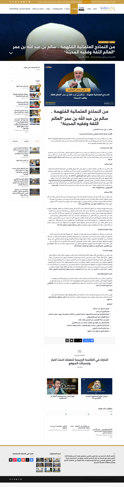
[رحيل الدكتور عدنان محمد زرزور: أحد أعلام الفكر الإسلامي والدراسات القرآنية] (35, 171)
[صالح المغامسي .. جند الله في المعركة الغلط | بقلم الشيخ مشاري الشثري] (102, 420)
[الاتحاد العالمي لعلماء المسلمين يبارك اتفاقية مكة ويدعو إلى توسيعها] (48, 470)
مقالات (75, 9)
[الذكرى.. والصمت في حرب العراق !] (57, 418)
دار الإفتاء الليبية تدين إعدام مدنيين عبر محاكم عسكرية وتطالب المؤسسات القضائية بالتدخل (20, 151)
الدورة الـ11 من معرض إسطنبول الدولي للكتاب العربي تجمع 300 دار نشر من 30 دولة (58, 2)
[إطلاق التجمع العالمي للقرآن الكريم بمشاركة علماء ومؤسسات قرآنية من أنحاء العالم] (35, 181)
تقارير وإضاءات (58, 9)
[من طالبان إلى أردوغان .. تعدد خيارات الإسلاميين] (80, 418)
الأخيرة (37, 141)
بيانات (89, 9)
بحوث (48, 9)
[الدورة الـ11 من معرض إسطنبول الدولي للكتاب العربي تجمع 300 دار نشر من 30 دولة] (35, 192)
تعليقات (15, 141)
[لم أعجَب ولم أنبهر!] (35, 88)
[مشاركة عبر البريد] (71, 340)
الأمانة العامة (13, 9)
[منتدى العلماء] (107, 8)
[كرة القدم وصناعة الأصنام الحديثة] (35, 104)
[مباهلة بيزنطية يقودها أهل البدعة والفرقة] (35, 96)
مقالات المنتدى (103, 42)
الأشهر (26, 141)
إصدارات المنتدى (24, 9)
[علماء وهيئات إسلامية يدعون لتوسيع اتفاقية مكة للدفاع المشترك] (57, 470)
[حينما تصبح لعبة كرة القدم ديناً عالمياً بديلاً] (35, 113)
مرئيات (67, 9)
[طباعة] (67, 340)
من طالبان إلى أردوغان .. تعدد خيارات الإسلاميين (80, 427)
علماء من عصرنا (38, 9)
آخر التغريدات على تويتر (32, 67)
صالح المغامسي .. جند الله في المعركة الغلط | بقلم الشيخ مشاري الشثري (102, 431)
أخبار (95, 9)
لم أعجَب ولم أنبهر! (22, 86)
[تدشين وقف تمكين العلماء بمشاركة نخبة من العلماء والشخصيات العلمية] (40, 465)
